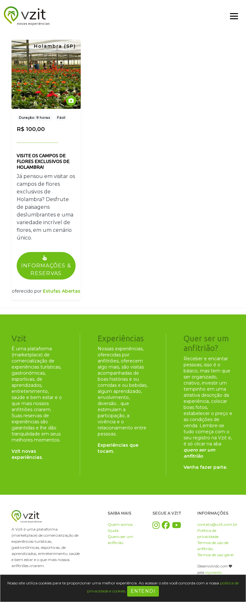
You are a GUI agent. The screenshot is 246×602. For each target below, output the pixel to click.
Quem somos (120, 524)
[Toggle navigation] (234, 16)
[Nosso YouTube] (176, 525)
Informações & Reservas (46, 269)
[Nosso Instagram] (156, 525)
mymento (213, 573)
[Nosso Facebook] (166, 525)
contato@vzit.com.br (217, 524)
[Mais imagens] (71, 100)
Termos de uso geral (215, 554)
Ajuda (113, 530)
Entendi (143, 591)
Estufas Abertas (61, 291)
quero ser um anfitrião (199, 453)
